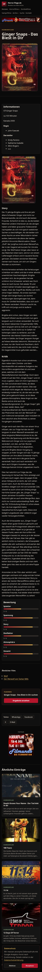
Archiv (15, 13)
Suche (22, 13)
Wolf (6, 676)
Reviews (5, 9)
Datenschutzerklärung (13, 960)
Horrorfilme (13, 9)
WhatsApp (16, 717)
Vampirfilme (6, 13)
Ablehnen (12, 966)
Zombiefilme (26, 9)
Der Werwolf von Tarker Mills (16, 679)
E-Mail (12, 722)
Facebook (29, 717)
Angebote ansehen (21, 700)
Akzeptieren (30, 966)
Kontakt (29, 13)
